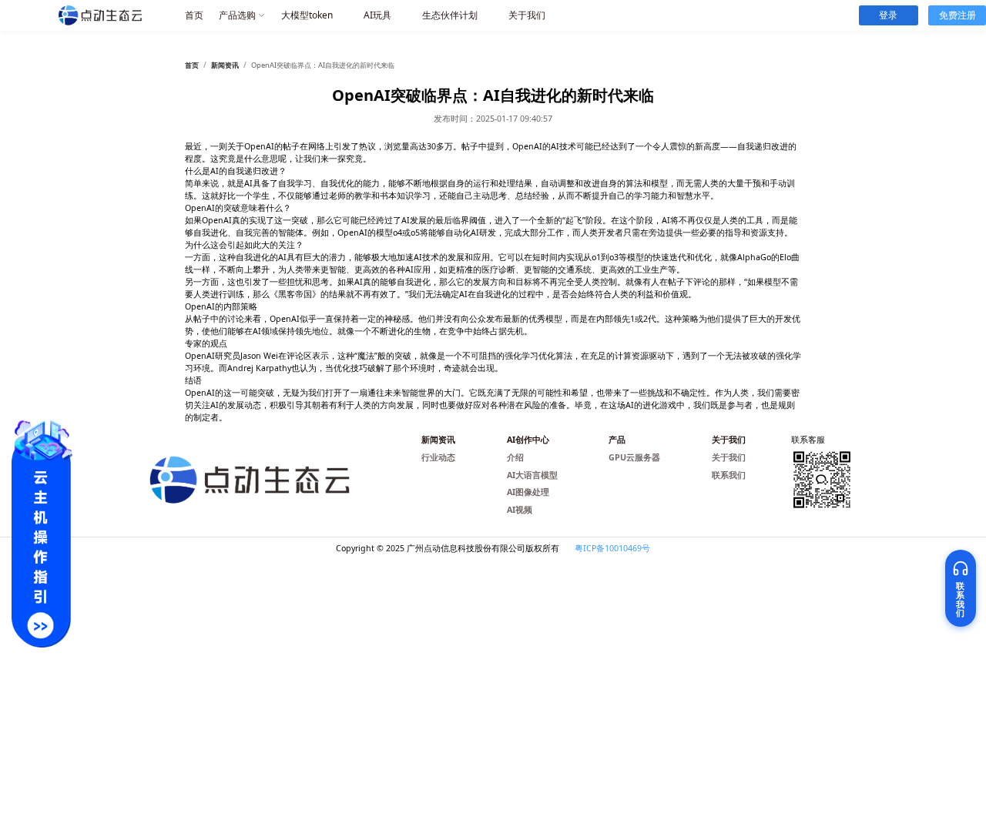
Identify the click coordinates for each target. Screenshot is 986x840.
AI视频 (519, 509)
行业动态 (438, 457)
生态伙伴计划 (450, 15)
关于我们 (526, 15)
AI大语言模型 (532, 475)
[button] (242, 15)
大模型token (307, 15)
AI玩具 (377, 15)
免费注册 (957, 15)
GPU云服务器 (634, 457)
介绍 (515, 457)
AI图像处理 (528, 492)
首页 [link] (192, 65)
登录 (888, 15)
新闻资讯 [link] (225, 65)
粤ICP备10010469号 (612, 548)
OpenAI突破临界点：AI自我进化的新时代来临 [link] (322, 65)
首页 (194, 15)
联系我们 (729, 475)
